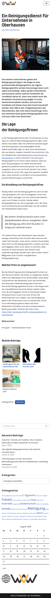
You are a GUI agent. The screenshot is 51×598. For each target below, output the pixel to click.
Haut (33, 499)
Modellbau (45, 504)
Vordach (25, 519)
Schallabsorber (11, 513)
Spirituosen (32, 513)
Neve (13, 595)
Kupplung (15, 504)
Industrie (39, 500)
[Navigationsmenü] (46, 3)
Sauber (4, 513)
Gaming (15, 500)
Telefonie (10, 516)
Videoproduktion (17, 519)
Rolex (47, 509)
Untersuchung (31, 516)
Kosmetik (7, 503)
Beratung (10, 496)
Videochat (9, 519)
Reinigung (20, 402)
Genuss (20, 500)
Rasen (25, 509)
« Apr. (4, 568)
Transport (16, 516)
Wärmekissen (42, 519)
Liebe (37, 504)
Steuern (4, 516)
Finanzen (39, 496)
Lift (41, 504)
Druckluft (19, 496)
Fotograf (44, 496)
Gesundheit (26, 500)
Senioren (19, 513)
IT (43, 500)
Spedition (26, 513)
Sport (40, 513)
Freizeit (7, 500)
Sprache (46, 513)
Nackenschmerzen (17, 509)
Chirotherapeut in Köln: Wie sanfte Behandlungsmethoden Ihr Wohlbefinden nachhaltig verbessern (25, 462)
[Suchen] (46, 426)
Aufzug (4, 496)
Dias (14, 496)
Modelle (6, 508)
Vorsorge (31, 519)
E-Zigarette (28, 495)
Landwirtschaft (27, 503)
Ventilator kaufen (41, 516)
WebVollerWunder (12, 30)
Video (3, 519)
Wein (36, 519)
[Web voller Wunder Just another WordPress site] (9, 3)
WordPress (35, 595)
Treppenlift (22, 516)
